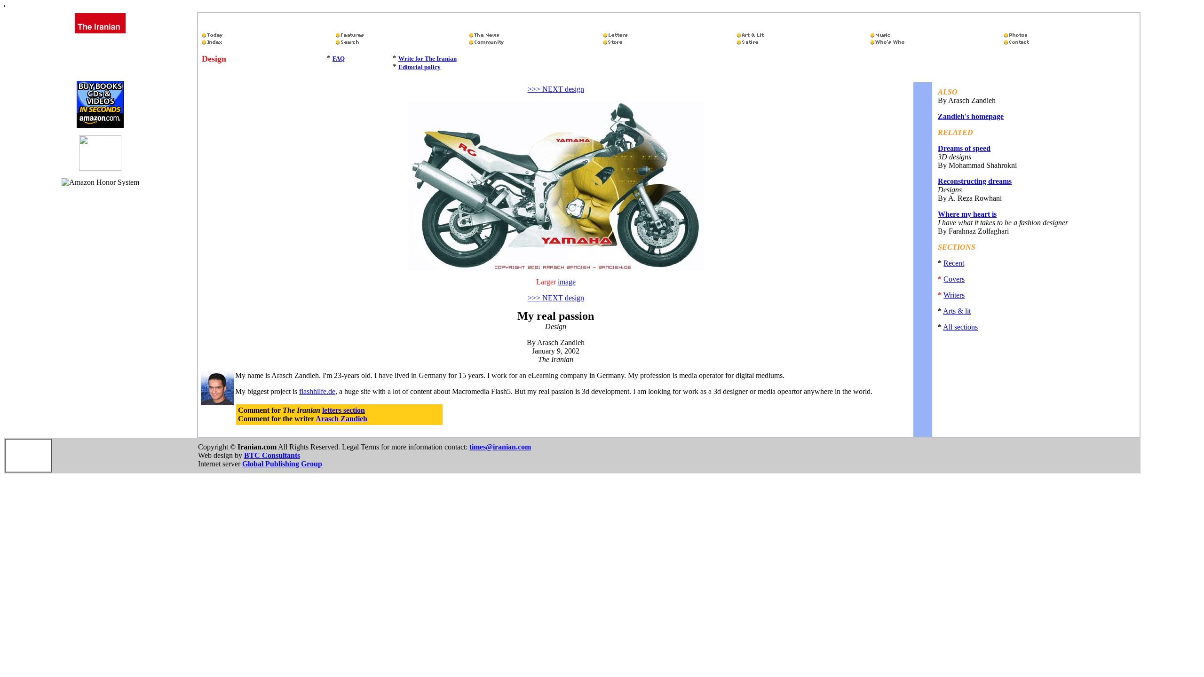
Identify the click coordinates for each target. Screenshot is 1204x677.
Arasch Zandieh (341, 419)
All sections (960, 327)
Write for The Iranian (427, 58)
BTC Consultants (272, 455)
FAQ (339, 58)
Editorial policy (419, 67)
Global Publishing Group (282, 464)
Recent (953, 263)
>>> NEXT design (556, 89)
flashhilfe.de (317, 391)
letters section (343, 410)
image (567, 282)
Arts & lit (957, 311)
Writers (954, 295)
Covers (954, 279)
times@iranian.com (500, 447)
